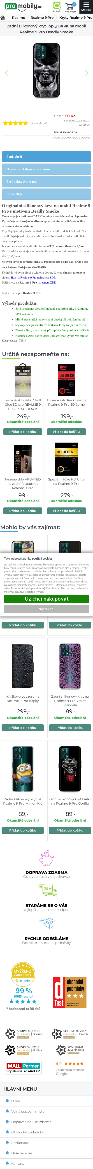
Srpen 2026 (14, 194)
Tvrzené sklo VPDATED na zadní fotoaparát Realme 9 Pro (23, 483)
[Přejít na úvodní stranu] (23, 7)
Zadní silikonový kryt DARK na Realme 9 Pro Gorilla (70, 801)
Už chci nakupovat (46, 599)
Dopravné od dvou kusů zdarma (29, 169)
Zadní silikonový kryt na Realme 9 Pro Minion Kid (22, 801)
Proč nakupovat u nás (22, 181)
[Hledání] (57, 7)
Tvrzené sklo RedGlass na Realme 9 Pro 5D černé (66, 402)
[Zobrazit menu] (86, 7)
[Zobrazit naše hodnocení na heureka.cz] (23, 1010)
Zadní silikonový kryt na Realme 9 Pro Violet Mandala (70, 700)
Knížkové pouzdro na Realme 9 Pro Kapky (22, 698)
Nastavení (46, 609)
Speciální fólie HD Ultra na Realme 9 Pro (66, 481)
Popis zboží (14, 156)
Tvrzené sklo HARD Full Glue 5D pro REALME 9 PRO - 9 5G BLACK (22, 404)
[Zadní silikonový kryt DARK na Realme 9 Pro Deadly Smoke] (46, 70)
